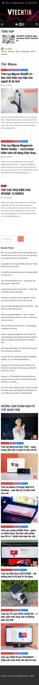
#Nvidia (4, 54)
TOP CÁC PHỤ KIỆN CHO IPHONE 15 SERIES (16, 191)
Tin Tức (4, 186)
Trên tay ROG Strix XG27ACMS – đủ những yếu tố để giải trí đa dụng (18, 575)
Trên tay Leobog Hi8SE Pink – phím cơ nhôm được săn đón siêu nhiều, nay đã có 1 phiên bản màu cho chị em (19, 317)
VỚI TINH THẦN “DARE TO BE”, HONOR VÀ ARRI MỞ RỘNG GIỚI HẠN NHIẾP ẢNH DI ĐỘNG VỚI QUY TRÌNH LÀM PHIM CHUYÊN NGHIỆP (19, 390)
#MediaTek (25, 51)
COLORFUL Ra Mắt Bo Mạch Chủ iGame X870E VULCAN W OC (26, 38)
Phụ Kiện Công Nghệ (14, 70)
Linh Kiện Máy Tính (6, 570)
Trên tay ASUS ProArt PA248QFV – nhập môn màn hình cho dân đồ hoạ (18, 658)
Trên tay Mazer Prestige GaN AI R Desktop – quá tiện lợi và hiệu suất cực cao (18, 490)
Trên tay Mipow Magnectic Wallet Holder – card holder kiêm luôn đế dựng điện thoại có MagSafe (18, 151)
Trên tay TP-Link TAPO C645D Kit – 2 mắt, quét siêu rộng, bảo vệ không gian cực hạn (19, 616)
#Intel (18, 51)
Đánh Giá (4, 70)
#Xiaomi (11, 51)
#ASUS (4, 51)
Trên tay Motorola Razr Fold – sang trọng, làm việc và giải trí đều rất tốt (19, 448)
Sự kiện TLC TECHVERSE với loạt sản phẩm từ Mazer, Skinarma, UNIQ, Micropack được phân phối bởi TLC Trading (18, 379)
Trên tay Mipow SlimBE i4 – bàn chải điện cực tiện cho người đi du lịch (17, 77)
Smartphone (5, 443)
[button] (35, 31)
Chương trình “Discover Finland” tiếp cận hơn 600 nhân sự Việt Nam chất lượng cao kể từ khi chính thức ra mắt (18, 368)
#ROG (33, 51)
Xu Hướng (24, 70)
